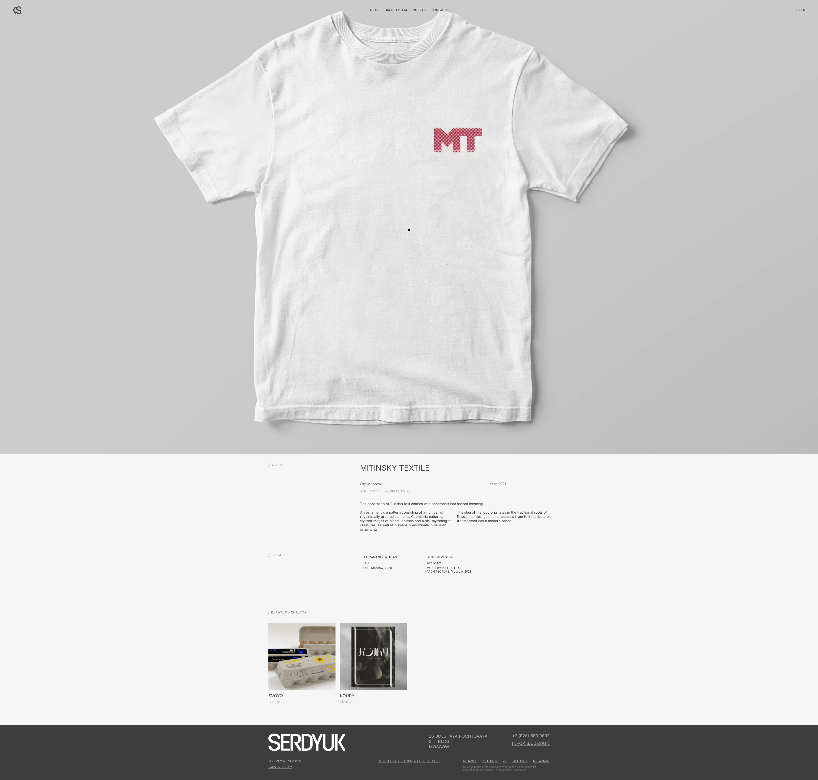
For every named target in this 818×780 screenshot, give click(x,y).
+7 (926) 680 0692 (531, 736)
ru (798, 10)
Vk (505, 761)
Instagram (541, 761)
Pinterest (490, 761)
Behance (470, 761)
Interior (419, 10)
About (375, 10)
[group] (302, 663)
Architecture (396, 10)
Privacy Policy (280, 767)
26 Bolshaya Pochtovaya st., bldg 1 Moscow (458, 741)
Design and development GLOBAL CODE (409, 761)
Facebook (519, 761)
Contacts (440, 10)
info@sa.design (531, 743)
